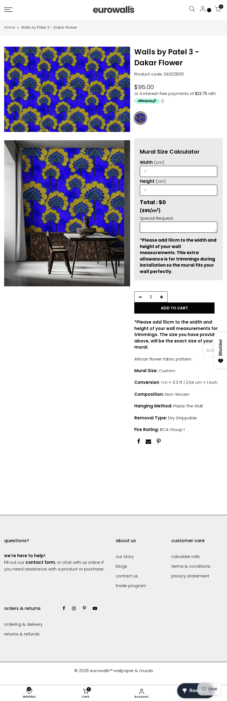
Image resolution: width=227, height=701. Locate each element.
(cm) (152, 162)
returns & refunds (22, 634)
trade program (131, 586)
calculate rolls (185, 556)
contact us (127, 576)
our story (125, 556)
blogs (121, 566)
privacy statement (190, 576)
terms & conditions (190, 566)
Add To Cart (174, 308)
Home (9, 27)
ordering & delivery (23, 624)
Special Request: (157, 218)
